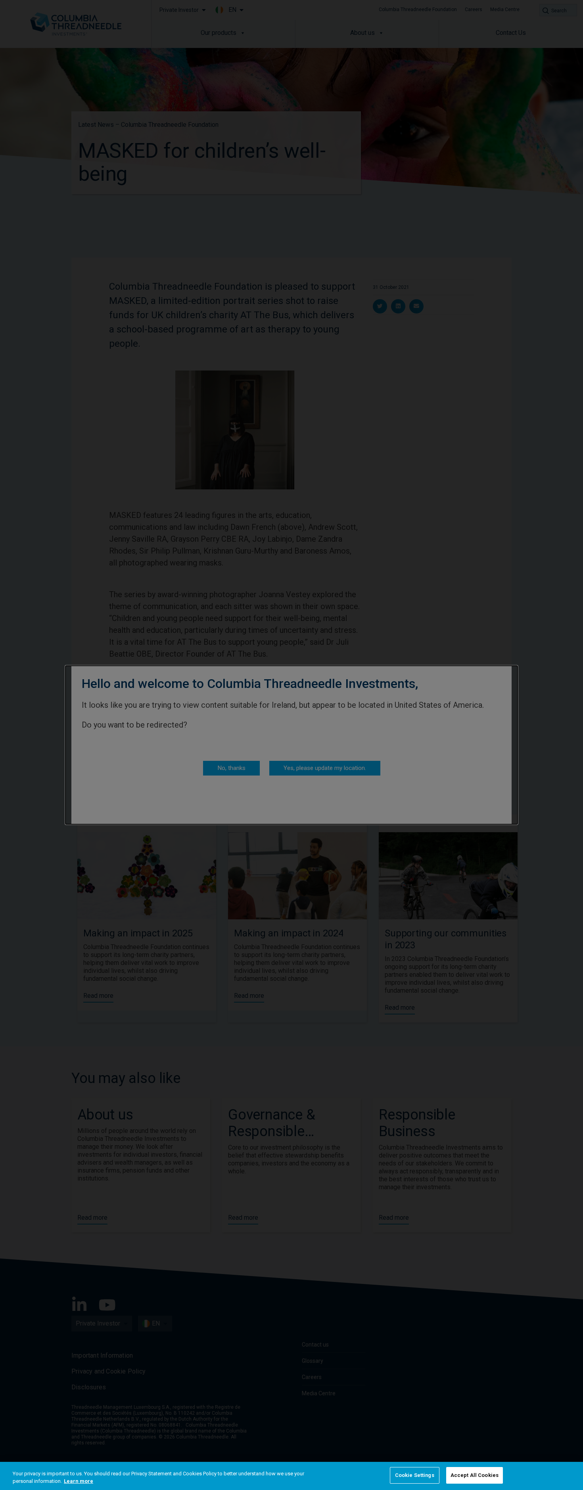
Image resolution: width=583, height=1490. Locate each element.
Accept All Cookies (475, 1475)
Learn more (78, 1481)
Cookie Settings (414, 1475)
